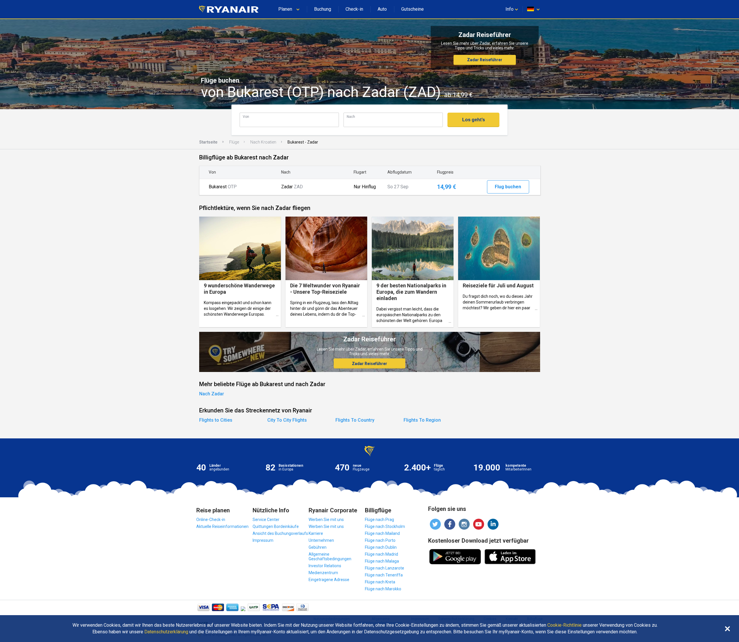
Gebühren (317, 547)
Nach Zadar (211, 394)
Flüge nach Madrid (381, 554)
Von (246, 116)
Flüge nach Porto (380, 540)
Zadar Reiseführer (484, 59)
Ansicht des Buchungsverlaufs (280, 533)
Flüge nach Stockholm (385, 526)
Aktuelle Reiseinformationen (222, 526)
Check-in (354, 9)
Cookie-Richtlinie (564, 625)
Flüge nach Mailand (382, 533)
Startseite (208, 142)
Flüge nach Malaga (382, 561)
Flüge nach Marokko (383, 589)
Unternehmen (321, 540)
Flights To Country (354, 420)
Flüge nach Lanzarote (384, 568)
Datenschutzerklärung (166, 631)
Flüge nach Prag (379, 519)
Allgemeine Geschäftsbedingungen (330, 556)
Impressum (263, 540)
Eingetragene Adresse (329, 579)
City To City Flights (287, 420)
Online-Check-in (210, 519)
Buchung (322, 9)
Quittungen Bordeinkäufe (276, 526)
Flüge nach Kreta (380, 582)
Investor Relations (325, 565)
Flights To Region (422, 420)
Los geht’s (473, 119)
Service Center (266, 519)
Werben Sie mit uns (326, 519)
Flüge (234, 142)
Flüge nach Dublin (381, 547)
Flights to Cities (215, 420)
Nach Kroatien (263, 142)
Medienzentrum (323, 572)
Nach (351, 116)
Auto (382, 9)
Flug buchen (508, 186)
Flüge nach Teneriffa (384, 575)
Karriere (316, 533)
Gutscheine (412, 9)
